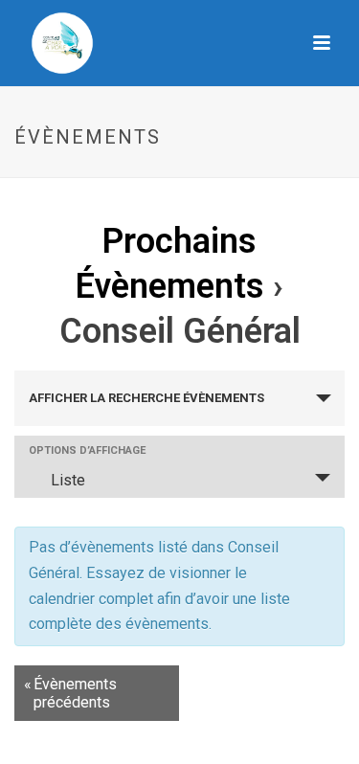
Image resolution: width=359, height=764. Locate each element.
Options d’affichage (87, 450)
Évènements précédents (70, 693)
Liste (68, 480)
